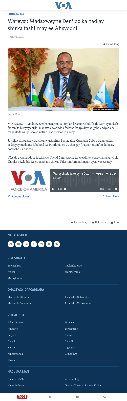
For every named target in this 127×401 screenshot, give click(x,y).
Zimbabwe (71, 354)
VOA (59, 178)
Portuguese (71, 329)
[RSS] (57, 244)
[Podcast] (41, 244)
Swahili (69, 341)
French (12, 341)
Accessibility (72, 379)
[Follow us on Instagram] (26, 244)
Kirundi (12, 360)
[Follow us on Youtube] (18, 244)
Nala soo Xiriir (16, 379)
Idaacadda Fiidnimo (19, 297)
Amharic (13, 329)
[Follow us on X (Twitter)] (34, 244)
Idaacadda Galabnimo (20, 303)
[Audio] (50, 397)
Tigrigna (70, 347)
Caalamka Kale (73, 266)
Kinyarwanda (15, 354)
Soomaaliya (16, 14)
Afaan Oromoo (16, 322)
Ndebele (70, 322)
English (12, 335)
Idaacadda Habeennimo (78, 303)
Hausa (11, 347)
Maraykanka (15, 278)
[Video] (77, 397)
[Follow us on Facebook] (11, 244)
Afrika (11, 272)
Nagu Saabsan (16, 385)
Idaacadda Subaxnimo (77, 297)
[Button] (111, 44)
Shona (68, 335)
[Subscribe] (49, 244)
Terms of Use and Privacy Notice (83, 385)
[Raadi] (105, 397)
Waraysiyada (72, 272)
